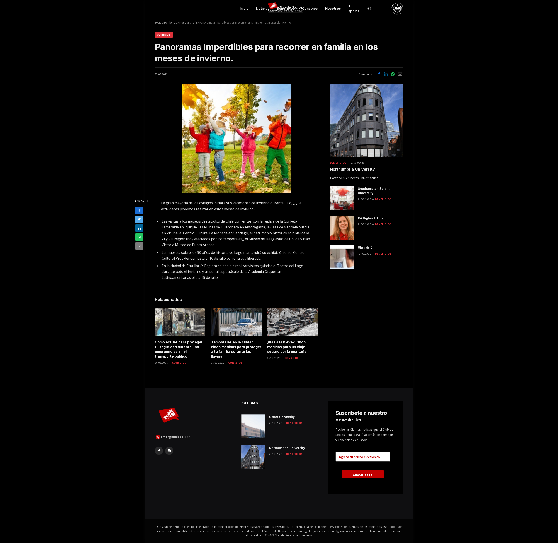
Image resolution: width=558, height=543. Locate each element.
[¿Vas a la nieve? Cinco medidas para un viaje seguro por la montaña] (292, 322)
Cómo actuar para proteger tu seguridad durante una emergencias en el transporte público (179, 349)
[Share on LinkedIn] (386, 73)
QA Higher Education (374, 218)
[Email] (139, 246)
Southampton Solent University (374, 191)
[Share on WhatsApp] (393, 73)
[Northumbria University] (366, 120)
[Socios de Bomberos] (414, 8)
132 (187, 437)
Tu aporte (354, 8)
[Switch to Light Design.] (369, 8)
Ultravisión (366, 247)
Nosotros (333, 8)
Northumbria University (352, 169)
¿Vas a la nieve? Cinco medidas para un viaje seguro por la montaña (286, 347)
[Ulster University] (253, 426)
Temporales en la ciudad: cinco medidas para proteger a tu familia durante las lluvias (236, 349)
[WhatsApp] (139, 237)
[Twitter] (139, 219)
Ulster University (282, 417)
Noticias (262, 8)
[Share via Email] (400, 73)
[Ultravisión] (342, 257)
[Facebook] (139, 210)
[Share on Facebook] (379, 73)
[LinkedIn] (139, 228)
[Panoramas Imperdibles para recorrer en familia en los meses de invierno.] (236, 138)
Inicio (244, 8)
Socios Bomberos (166, 22)
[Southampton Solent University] (342, 198)
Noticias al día (188, 22)
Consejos (310, 8)
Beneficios (286, 8)
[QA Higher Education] (342, 228)
